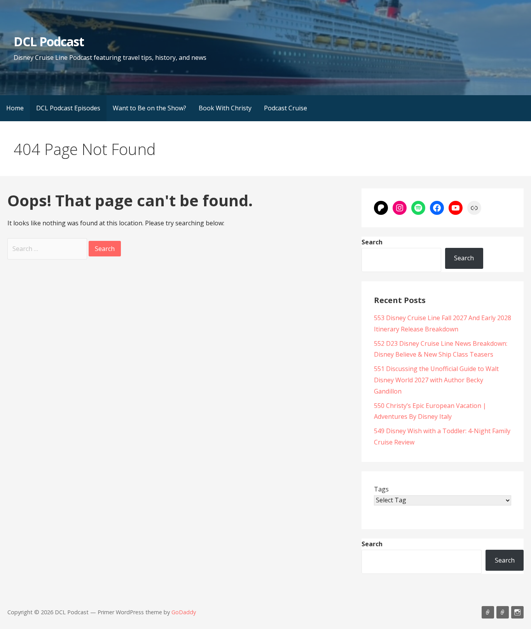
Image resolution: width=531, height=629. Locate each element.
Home (15, 108)
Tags (381, 489)
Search (372, 242)
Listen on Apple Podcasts (488, 612)
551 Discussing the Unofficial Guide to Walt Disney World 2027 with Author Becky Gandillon (436, 380)
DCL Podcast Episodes (68, 108)
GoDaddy (183, 612)
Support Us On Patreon (502, 612)
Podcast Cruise (285, 108)
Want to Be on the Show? (149, 108)
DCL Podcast (49, 41)
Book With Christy (225, 108)
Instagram (517, 612)
